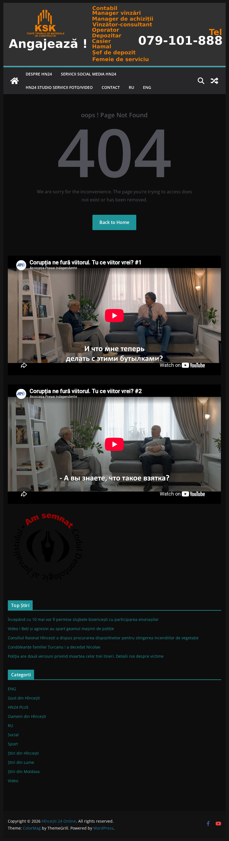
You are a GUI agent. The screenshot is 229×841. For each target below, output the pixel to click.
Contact (111, 87)
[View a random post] (214, 80)
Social (13, 734)
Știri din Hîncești (23, 753)
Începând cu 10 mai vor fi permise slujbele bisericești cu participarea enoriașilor (83, 619)
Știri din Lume (21, 762)
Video (13, 780)
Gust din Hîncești (24, 698)
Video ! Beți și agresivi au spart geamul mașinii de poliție (61, 628)
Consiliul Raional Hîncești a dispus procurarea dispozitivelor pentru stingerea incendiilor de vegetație (103, 637)
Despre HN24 (39, 74)
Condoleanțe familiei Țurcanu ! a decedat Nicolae (54, 647)
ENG (147, 87)
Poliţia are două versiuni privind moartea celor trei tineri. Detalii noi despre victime (86, 656)
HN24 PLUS (18, 707)
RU (131, 87)
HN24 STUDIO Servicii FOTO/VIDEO (59, 87)
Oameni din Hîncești (27, 716)
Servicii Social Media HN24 (88, 74)
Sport (13, 744)
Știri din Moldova (24, 771)
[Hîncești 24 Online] (14, 80)
